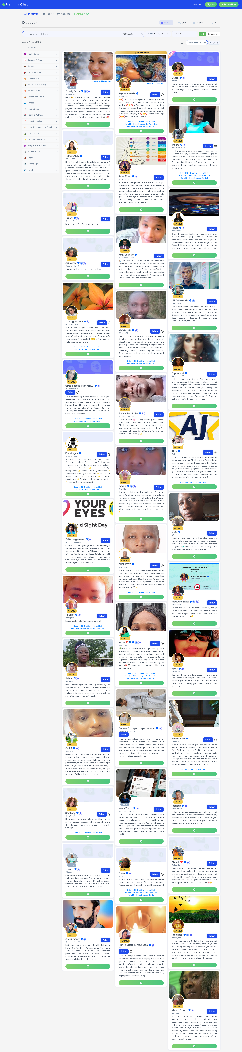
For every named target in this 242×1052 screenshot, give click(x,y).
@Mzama (69, 681)
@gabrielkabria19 (72, 266)
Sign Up (211, 4)
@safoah (175, 1013)
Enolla (122, 873)
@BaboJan (176, 671)
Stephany (70, 813)
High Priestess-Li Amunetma (133, 945)
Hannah (69, 869)
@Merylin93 (123, 333)
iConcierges (71, 453)
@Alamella (176, 865)
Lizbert (69, 218)
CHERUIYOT (125, 564)
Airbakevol (71, 263)
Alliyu (174, 451)
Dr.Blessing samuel (75, 539)
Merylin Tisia (125, 330)
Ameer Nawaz (72, 939)
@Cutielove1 (70, 751)
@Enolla (122, 876)
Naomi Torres (126, 808)
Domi (175, 532)
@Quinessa (123, 645)
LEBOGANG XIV (180, 300)
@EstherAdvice (71, 94)
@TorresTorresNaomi (127, 811)
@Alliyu (174, 454)
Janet (175, 668)
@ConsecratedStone (127, 257)
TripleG (176, 144)
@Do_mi (175, 535)
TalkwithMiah (72, 156)
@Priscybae (176, 938)
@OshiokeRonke (178, 231)
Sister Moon (125, 176)
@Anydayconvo (71, 324)
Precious (176, 805)
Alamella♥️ (177, 862)
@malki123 (176, 741)
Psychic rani (178, 373)
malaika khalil (178, 738)
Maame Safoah (180, 1010)
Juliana (69, 678)
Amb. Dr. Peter (126, 254)
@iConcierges (71, 456)
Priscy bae (177, 934)
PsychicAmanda (127, 93)
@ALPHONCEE (124, 567)
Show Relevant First (197, 42)
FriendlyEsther (73, 91)
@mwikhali (123, 489)
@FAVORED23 (177, 604)
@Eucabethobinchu (126, 416)
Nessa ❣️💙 (125, 642)
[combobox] (184, 34)
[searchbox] (188, 34)
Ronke (175, 228)
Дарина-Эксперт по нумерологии (137, 728)
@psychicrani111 (178, 376)
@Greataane (70, 872)
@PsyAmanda (124, 96)
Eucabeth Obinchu (128, 413)
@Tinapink (69, 618)
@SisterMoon (124, 179)
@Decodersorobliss (73, 542)
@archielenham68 (72, 942)
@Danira (175, 81)
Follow (105, 92)
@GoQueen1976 (71, 389)
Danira (175, 77)
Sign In (197, 4)
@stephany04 (70, 816)
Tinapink (70, 615)
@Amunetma (124, 948)
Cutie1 (68, 748)
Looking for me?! (74, 321)
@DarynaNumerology (127, 731)
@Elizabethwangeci (73, 221)
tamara (123, 486)
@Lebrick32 (176, 303)
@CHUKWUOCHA (178, 148)
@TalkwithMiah (71, 159)
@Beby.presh (177, 809)
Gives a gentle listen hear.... (79, 385)
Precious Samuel (180, 601)
